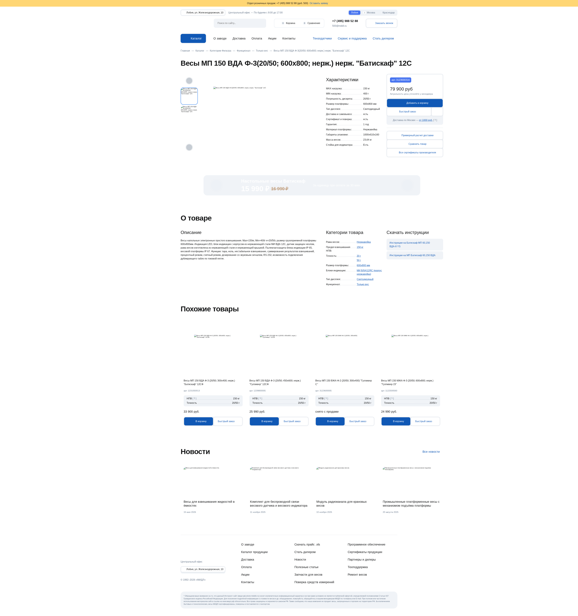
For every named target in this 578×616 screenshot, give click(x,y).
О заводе (220, 38)
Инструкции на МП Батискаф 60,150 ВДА (412, 255)
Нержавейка (364, 242)
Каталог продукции (254, 552)
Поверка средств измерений (314, 582)
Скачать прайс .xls (307, 544)
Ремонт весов (357, 574)
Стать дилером (305, 552)
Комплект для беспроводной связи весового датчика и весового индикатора (278, 503)
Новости (300, 559)
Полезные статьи (306, 567)
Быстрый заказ (407, 111)
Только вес (363, 284)
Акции (272, 38)
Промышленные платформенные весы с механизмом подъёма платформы (411, 503)
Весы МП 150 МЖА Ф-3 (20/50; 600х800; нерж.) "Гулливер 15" (407, 382)
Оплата (257, 38)
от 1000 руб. (426, 120)
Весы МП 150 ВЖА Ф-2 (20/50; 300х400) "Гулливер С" (343, 382)
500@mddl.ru (339, 26)
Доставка (239, 38)
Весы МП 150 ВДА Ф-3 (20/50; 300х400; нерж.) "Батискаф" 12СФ (209, 382)
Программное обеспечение (366, 544)
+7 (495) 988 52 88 (345, 21)
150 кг (360, 247)
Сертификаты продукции (365, 552)
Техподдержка (358, 567)
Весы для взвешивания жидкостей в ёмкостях (209, 503)
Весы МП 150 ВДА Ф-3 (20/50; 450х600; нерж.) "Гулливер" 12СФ (275, 382)
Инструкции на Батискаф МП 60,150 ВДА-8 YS (410, 244)
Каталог (196, 38)
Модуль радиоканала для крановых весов (341, 503)
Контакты (288, 38)
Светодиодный (365, 279)
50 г (359, 260)
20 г (359, 256)
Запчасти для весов (308, 574)
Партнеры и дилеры (362, 559)
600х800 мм (363, 265)
